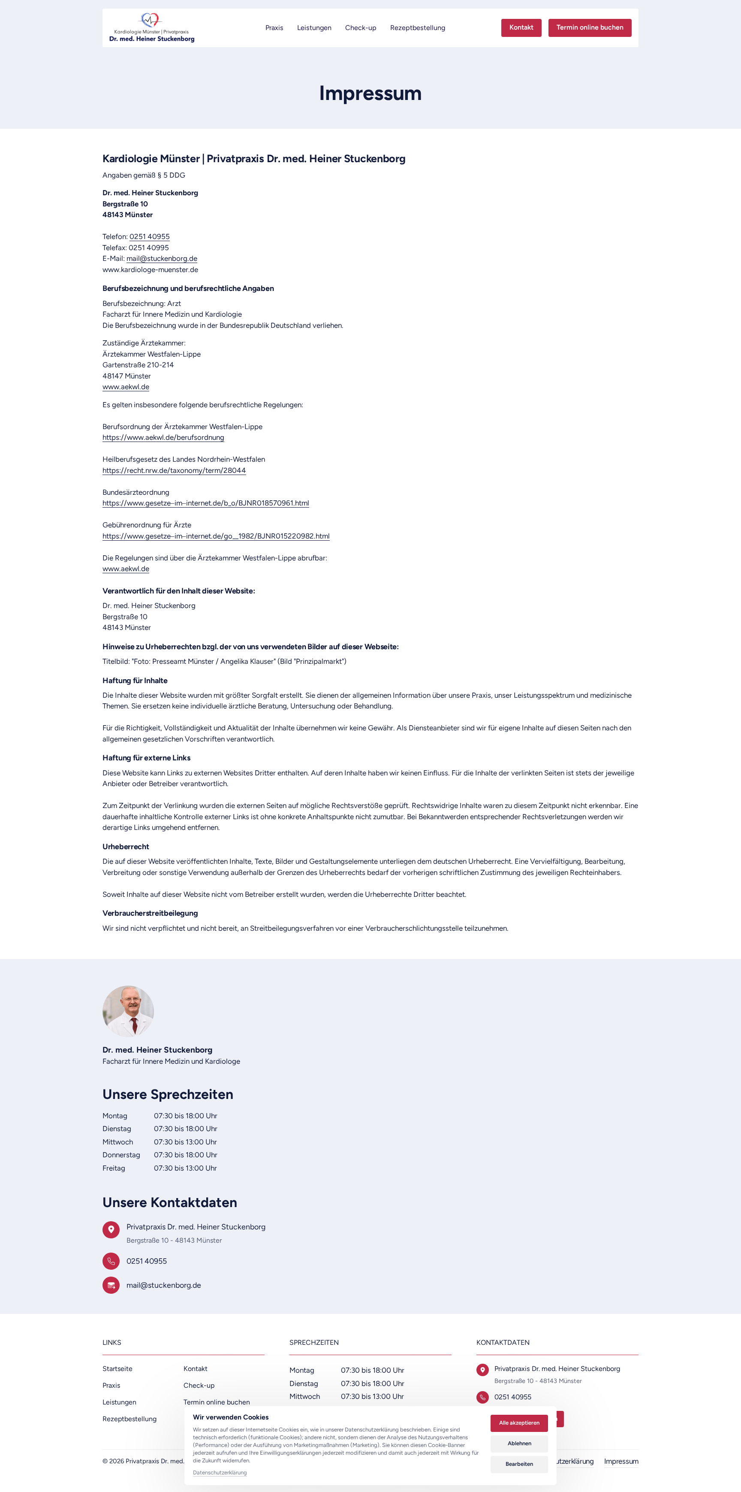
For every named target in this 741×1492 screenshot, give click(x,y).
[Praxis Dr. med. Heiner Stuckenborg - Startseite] (150, 28)
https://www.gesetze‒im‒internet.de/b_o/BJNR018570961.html (205, 503)
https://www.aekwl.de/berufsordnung (163, 437)
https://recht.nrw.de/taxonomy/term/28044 (174, 470)
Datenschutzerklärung (220, 1473)
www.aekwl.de (125, 386)
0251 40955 (150, 236)
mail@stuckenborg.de (162, 258)
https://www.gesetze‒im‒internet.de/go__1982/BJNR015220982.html (216, 536)
